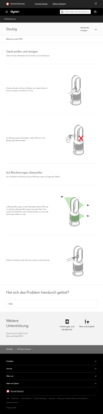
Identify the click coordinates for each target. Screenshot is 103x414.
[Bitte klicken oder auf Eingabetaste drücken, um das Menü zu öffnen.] (6, 11)
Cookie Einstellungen (40, 398)
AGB (7, 398)
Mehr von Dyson (12, 383)
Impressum (52, 398)
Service (9, 369)
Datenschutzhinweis (12, 402)
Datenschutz (15, 398)
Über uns (9, 376)
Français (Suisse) (41, 4)
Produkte (9, 361)
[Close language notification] (96, 4)
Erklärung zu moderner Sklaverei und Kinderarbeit (72, 398)
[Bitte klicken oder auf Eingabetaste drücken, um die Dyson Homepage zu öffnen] (15, 13)
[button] (88, 29)
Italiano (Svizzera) (59, 4)
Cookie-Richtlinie (26, 398)
